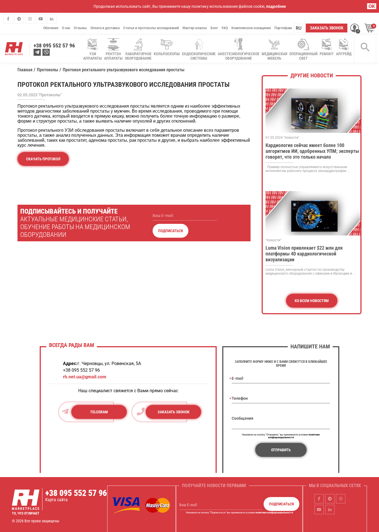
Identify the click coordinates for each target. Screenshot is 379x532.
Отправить (281, 450)
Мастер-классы (195, 28)
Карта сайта (56, 499)
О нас (66, 28)
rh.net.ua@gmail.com (84, 376)
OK (371, 6)
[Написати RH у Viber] (46, 52)
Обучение (50, 28)
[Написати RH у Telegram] (37, 52)
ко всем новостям (312, 300)
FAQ (225, 28)
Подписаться (170, 231)
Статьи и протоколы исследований (151, 28)
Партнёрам (283, 28)
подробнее (276, 6)
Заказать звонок (326, 28)
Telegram (99, 412)
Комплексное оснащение (251, 28)
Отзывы (80, 28)
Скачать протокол (43, 159)
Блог (214, 28)
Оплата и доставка (105, 28)
